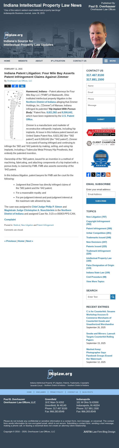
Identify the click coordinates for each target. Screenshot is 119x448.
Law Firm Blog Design (99, 432)
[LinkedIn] (98, 174)
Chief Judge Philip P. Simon (47, 207)
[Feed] (108, 174)
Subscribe (100, 201)
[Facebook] (88, 174)
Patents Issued (96, 246)
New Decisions (96, 242)
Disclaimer (41, 392)
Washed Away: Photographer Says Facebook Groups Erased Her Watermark (99, 354)
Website (22, 61)
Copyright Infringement (98, 222)
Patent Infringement (45, 225)
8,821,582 (52, 112)
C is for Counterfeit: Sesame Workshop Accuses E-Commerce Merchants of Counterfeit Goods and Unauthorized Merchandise (100, 317)
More (113, 61)
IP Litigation (58, 61)
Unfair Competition (98, 233)
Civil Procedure (96, 277)
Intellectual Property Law (99, 259)
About (39, 61)
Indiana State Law (98, 272)
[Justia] (103, 174)
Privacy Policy (56, 392)
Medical (16, 225)
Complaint (10, 219)
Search (112, 296)
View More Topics (95, 281)
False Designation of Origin (100, 266)
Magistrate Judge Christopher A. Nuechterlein (29, 210)
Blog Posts (87, 392)
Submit (100, 119)
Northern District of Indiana (41, 102)
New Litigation (27, 225)
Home (7, 61)
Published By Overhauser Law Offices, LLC (102, 6)
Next (29, 241)
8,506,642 (67, 112)
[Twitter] (93, 174)
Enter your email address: (98, 189)
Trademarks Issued (98, 237)
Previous (10, 241)
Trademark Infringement (98, 252)
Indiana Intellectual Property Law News (43, 10)
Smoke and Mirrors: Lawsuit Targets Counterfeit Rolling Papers (100, 336)
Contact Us (79, 61)
